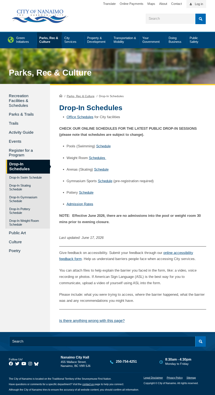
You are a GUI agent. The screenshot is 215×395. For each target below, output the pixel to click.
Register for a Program (21, 152)
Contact (176, 3)
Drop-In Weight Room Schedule (24, 222)
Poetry (15, 251)
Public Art (17, 233)
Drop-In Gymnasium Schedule (23, 199)
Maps (151, 3)
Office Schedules (80, 117)
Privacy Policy (175, 377)
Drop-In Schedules (19, 166)
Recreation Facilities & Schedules (19, 101)
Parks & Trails (21, 114)
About (163, 3)
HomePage (60, 95)
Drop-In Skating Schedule (20, 187)
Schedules (97, 158)
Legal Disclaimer (153, 377)
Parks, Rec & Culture (80, 96)
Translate (109, 3)
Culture (15, 242)
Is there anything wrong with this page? (92, 321)
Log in (199, 4)
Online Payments (131, 3)
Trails (13, 123)
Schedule (103, 146)
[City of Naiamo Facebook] (11, 364)
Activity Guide (21, 132)
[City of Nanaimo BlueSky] (37, 364)
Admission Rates (80, 204)
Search (200, 19)
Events (15, 141)
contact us (88, 384)
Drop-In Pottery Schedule (19, 211)
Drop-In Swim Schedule (25, 177)
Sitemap (191, 377)
